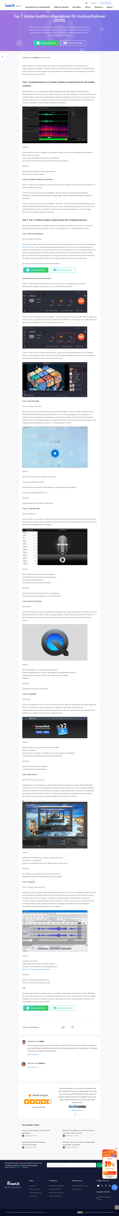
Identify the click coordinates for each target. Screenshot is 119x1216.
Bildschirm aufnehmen (19, 13)
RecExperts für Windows (56, 1186)
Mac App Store (76, 1189)
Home (7, 13)
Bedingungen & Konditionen (32, 1212)
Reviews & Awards (35, 1189)
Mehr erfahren (32, 1054)
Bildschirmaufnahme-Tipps (80, 1186)
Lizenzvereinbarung (35, 1192)
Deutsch (93, 3)
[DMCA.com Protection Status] (80, 1212)
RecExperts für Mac (55, 1189)
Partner (87, 7)
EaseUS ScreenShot (55, 1196)
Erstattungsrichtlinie (18, 1212)
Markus (35, 57)
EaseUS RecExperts (29, 247)
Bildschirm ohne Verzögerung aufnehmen (36, 969)
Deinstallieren (8, 1212)
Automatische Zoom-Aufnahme (37, 7)
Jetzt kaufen (77, 7)
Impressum (32, 1186)
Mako (42, 1041)
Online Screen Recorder (56, 1192)
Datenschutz (33, 1196)
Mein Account (43, 1212)
